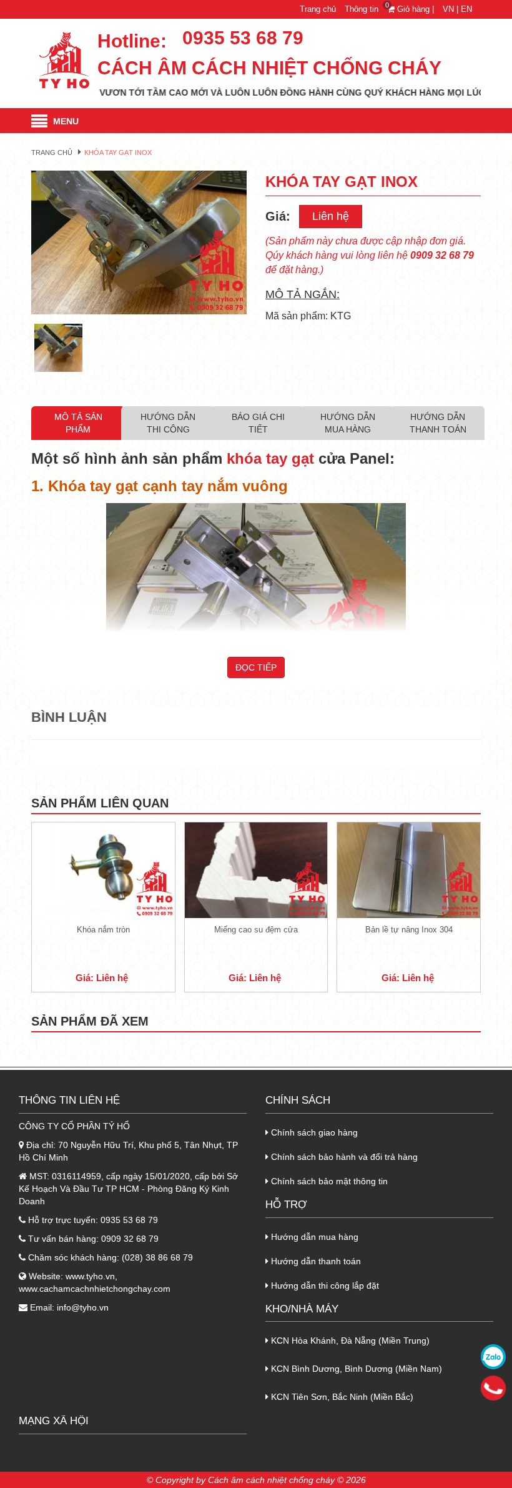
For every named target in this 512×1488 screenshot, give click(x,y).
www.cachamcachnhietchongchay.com (94, 1289)
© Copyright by (176, 1480)
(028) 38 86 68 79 (157, 1257)
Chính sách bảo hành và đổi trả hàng (343, 1157)
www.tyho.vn (90, 1276)
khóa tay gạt (270, 458)
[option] (139, 242)
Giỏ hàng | (411, 9)
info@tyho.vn (83, 1307)
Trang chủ (318, 9)
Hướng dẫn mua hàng (313, 1237)
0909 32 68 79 (130, 1239)
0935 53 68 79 (242, 38)
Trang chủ (51, 152)
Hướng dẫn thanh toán (314, 1261)
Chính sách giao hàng (313, 1132)
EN (466, 9)
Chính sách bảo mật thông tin (328, 1181)
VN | (450, 9)
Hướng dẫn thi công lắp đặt (323, 1286)
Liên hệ (330, 216)
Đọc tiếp (256, 667)
